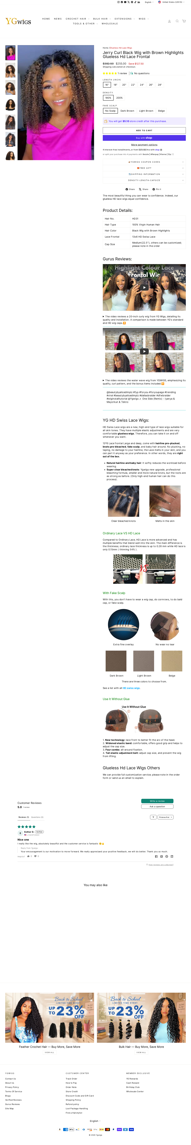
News (58, 18)
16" (107, 84)
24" (142, 84)
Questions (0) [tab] (37, 817)
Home (105, 48)
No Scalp (110, 110)
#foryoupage (156, 392)
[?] (173, 154)
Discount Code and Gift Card (80, 1096)
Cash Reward (132, 1083)
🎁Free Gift (144, 168)
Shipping (107, 67)
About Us (9, 1083)
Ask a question (157, 806)
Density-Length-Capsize (144, 180)
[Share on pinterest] (166, 856)
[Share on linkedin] (171, 856)
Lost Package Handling (77, 1108)
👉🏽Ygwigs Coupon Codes (144, 162)
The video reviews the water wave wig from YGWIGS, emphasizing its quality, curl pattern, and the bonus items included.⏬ (144, 382)
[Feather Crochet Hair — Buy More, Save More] (49, 1018)
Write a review (157, 801)
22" (133, 84)
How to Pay (71, 1083)
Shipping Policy (73, 1100)
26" (151, 84)
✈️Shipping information (144, 174)
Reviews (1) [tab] (24, 817)
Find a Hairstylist (74, 1113)
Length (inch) (112, 80)
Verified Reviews (13, 1100)
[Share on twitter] (161, 856)
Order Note (71, 1087)
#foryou (143, 392)
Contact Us (10, 1078)
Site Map (9, 1108)
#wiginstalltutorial (117, 398)
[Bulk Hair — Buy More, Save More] (141, 1018)
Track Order (71, 1078)
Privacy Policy (12, 1087)
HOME (46, 18)
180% (108, 97)
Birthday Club (133, 1087)
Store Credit (72, 1091)
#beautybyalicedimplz (126, 395)
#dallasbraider (148, 395)
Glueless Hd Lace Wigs (121, 48)
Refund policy (72, 1104)
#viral (110, 395)
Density (108, 92)
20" (124, 84)
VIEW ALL (49, 1052)
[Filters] (153, 817)
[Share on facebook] (156, 857)
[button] (110, 73)
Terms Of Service (13, 1091)
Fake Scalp (110, 105)
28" (160, 84)
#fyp (136, 392)
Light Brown (146, 110)
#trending (170, 392)
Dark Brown (127, 110)
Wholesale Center (135, 1091)
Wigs (143, 18)
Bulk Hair (101, 18)
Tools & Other (84, 23)
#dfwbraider (163, 395)
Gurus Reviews (12, 1104)
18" (115, 84)
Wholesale (110, 23)
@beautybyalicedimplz (120, 392)
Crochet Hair (76, 18)
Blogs (8, 1096)
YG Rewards (132, 1078)
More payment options (144, 144)
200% (119, 97)
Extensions (124, 18)
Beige (161, 110)
